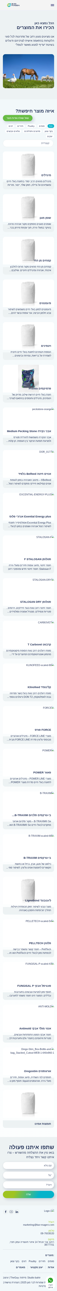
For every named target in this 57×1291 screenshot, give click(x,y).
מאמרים (20, 1267)
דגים (24, 1261)
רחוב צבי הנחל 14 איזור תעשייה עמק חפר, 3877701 (31, 1243)
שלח (28, 1194)
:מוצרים (49, 1255)
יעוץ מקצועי (36, 1267)
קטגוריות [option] (45, 143)
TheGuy (14, 1277)
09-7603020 (47, 1233)
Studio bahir (33, 1277)
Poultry (32, 1261)
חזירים (42, 1261)
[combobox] (28, 143)
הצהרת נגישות (11, 1282)
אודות (51, 1267)
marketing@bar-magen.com (38, 1225)
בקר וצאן (14, 1261)
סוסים (51, 1261)
